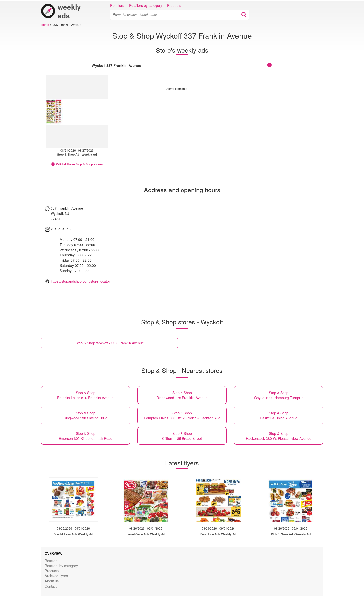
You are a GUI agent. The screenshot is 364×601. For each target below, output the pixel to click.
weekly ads (69, 11)
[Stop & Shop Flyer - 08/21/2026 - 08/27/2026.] (77, 111)
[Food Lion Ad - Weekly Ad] (218, 499)
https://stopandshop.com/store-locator (80, 281)
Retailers (117, 5)
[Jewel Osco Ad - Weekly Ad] (146, 499)
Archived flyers (56, 575)
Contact (51, 586)
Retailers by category (145, 5)
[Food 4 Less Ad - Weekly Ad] (73, 499)
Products (174, 5)
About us (52, 580)
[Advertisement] (208, 125)
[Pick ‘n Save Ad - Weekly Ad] (290, 499)
